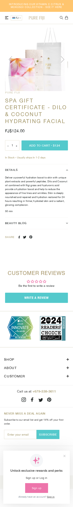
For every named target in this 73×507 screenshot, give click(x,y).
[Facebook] (32, 400)
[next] (62, 59)
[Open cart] (66, 18)
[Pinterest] (49, 400)
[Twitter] (41, 400)
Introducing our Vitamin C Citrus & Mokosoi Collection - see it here (36, 6)
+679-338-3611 (44, 391)
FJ (17, 18)
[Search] (61, 18)
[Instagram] (23, 400)
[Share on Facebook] (19, 237)
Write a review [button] (36, 298)
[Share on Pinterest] (30, 237)
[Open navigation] (6, 18)
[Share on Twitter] (24, 237)
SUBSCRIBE (48, 434)
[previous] (11, 59)
